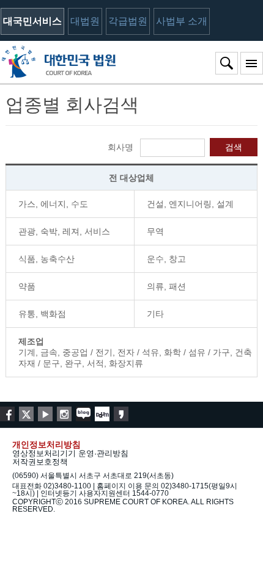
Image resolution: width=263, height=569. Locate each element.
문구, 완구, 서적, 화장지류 (93, 363)
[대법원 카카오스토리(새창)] (121, 414)
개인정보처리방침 (46, 444)
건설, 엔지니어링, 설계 (190, 204)
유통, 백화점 (42, 314)
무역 (155, 231)
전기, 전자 (115, 352)
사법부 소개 (181, 21)
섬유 (197, 352)
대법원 (85, 21)
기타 (155, 314)
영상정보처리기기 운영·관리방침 (70, 453)
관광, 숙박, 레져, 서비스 (64, 231)
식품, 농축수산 (46, 259)
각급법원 (127, 21)
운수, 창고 (166, 259)
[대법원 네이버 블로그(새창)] (83, 414)
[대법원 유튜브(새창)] (45, 414)
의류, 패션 (166, 286)
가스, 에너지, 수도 (53, 204)
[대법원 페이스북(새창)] (7, 414)
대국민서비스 (32, 21)
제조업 (31, 341)
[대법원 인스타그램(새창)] (64, 414)
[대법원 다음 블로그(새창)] (102, 414)
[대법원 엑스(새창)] (26, 414)
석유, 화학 (161, 352)
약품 (26, 286)
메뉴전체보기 (251, 63)
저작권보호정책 (40, 461)
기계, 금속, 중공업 (53, 352)
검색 (233, 147)
